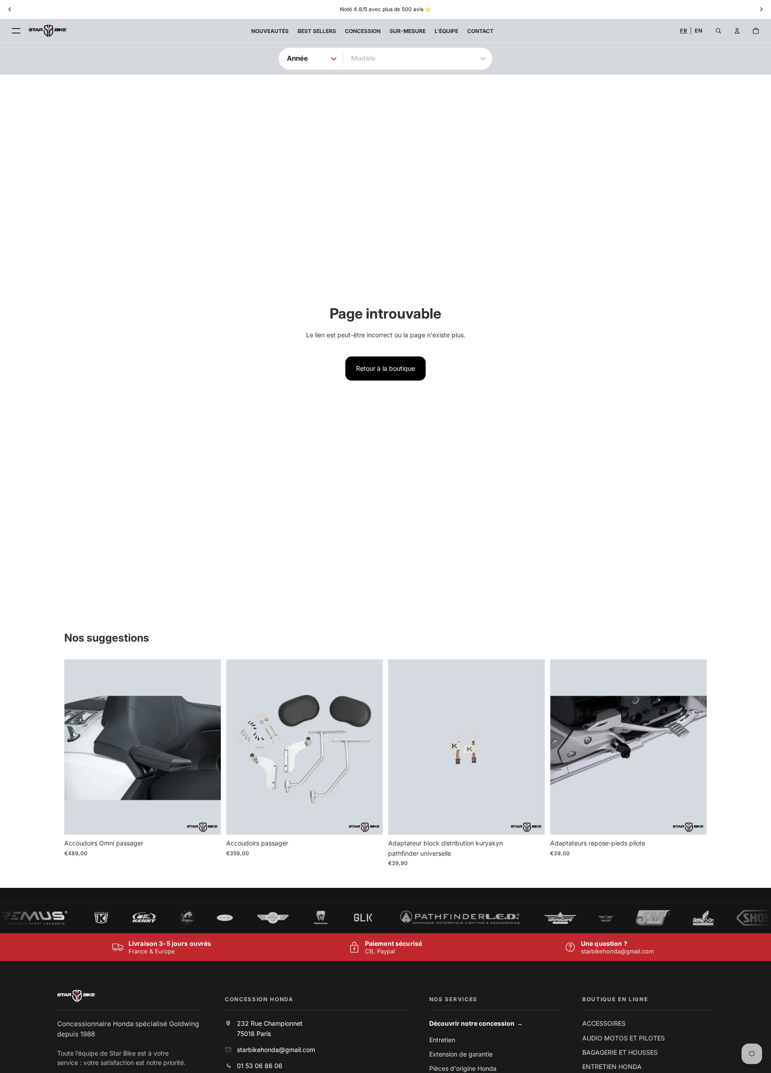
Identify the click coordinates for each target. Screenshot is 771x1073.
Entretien (442, 1040)
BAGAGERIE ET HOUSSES (620, 1052)
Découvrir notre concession (476, 1023)
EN (698, 30)
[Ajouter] (207, 821)
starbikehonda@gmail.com (617, 951)
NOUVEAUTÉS (270, 31)
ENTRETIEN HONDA (612, 1066)
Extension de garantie (461, 1054)
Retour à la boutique (385, 368)
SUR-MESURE (408, 31)
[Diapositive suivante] (207, 747)
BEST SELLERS (317, 31)
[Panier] (756, 31)
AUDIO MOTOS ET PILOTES (623, 1038)
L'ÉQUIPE (446, 31)
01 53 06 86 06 (259, 1065)
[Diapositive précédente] (77, 747)
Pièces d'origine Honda (463, 1068)
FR (683, 30)
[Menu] (16, 31)
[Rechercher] (718, 31)
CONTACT (480, 31)
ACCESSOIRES (604, 1023)
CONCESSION (363, 31)
